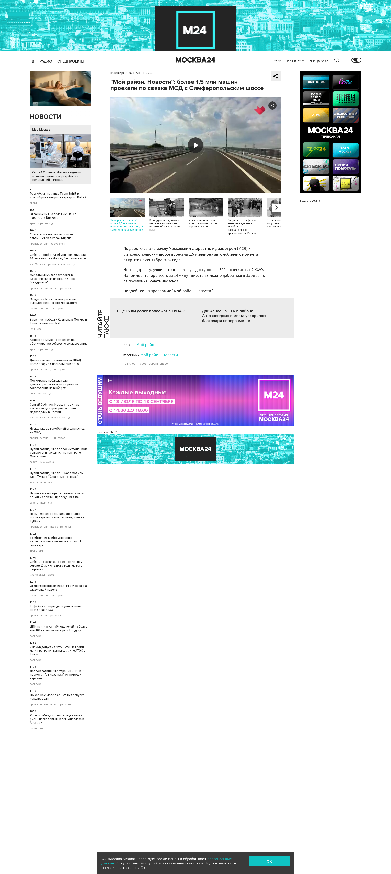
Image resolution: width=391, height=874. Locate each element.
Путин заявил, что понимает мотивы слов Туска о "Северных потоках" (56, 475)
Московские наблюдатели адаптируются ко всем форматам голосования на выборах (54, 384)
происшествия (39, 243)
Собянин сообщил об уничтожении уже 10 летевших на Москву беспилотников (58, 257)
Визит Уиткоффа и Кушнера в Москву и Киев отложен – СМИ (58, 321)
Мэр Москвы (41, 129)
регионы (65, 288)
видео (164, 363)
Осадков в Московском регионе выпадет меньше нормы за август (54, 301)
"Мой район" (146, 345)
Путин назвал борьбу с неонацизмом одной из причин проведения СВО (57, 495)
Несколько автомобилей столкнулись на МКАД (57, 430)
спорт (33, 203)
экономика (53, 417)
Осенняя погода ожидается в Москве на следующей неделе (58, 588)
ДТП (53, 369)
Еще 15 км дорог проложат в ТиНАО (151, 311)
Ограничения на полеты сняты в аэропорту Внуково (53, 216)
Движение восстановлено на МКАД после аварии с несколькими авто (55, 362)
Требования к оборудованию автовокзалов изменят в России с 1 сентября (55, 541)
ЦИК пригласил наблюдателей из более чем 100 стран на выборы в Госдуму (58, 628)
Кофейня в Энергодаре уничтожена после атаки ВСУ (55, 608)
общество (36, 308)
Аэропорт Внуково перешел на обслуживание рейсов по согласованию (58, 342)
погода (49, 308)
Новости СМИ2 (107, 432)
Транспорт (150, 73)
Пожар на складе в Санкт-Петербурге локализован (57, 697)
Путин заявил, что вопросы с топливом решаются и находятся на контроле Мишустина (58, 453)
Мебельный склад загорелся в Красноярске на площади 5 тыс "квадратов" (52, 279)
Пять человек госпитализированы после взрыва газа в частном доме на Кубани (57, 517)
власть (34, 462)
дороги (153, 363)
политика (35, 328)
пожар (54, 288)
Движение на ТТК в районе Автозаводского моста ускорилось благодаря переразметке (234, 316)
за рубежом (57, 243)
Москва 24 (195, 60)
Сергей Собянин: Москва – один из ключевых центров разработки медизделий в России (57, 176)
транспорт (36, 223)
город (49, 223)
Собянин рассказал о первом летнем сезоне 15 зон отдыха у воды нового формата (56, 565)
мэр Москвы (37, 264)
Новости (46, 117)
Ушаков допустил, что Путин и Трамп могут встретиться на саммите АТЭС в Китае (57, 651)
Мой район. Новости (159, 355)
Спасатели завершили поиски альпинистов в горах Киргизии (52, 236)
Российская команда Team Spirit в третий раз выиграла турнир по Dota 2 (58, 195)
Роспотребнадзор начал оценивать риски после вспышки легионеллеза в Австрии (57, 719)
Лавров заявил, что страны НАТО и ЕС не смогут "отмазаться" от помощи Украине (57, 675)
